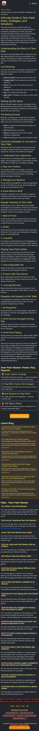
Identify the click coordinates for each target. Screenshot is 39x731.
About (18, 706)
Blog (8, 10)
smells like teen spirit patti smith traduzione (9, 715)
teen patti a (20, 715)
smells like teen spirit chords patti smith (19, 718)
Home (3, 10)
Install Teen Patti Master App (11, 528)
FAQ (27, 706)
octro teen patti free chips (12, 713)
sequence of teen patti (30, 715)
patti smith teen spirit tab (26, 713)
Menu (34, 3)
